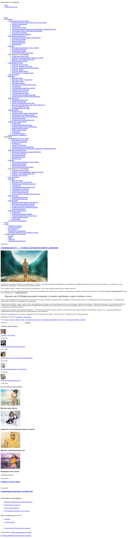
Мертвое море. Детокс (19, 61)
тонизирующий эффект (72, 319)
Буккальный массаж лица (21, 108)
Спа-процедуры (13, 74)
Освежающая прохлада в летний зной (13, 346)
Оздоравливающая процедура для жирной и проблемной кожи (34, 29)
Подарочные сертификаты (17, 135)
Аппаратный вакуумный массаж (23, 120)
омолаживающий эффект (49, 319)
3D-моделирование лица (20, 106)
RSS (6, 5)
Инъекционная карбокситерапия (23, 115)
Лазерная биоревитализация (22, 125)
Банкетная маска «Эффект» (22, 34)
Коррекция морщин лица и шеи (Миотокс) (26, 38)
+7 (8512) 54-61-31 (10, 7)
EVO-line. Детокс (18, 69)
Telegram (7, 519)
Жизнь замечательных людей (21, 532)
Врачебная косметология (17, 36)
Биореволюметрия (18, 41)
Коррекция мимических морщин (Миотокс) (26, 152)
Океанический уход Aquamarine (23, 147)
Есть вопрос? (13, 229)
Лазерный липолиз (18, 133)
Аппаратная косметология (17, 122)
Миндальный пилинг (19, 51)
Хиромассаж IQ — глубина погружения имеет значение (29, 247)
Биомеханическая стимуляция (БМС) (25, 116)
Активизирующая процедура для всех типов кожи (29, 22)
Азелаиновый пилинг (19, 49)
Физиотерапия (13, 110)
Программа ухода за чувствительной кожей (27, 31)
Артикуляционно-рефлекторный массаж (26, 96)
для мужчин (27, 317)
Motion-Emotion (17, 111)
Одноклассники (9, 522)
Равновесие (16, 26)
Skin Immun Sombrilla (19, 33)
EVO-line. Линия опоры (20, 71)
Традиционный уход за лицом (18, 21)
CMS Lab (11, 239)
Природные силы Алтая (20, 56)
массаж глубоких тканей (17, 319)
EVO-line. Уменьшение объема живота (25, 68)
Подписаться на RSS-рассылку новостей (17, 528)
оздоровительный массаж (33, 319)
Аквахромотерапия (18, 118)
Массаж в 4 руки (17, 81)
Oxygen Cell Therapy (19, 27)
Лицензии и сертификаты (17, 231)
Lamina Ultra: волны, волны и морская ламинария (16, 358)
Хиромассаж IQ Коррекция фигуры (24, 85)
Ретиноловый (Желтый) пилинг (22, 53)
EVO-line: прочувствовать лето (11, 380)
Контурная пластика (19, 39)
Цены (6, 222)
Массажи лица (13, 98)
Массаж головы (17, 78)
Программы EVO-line (15, 63)
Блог (6, 17)
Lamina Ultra (16, 123)
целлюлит (83, 319)
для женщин (19, 317)
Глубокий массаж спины (20, 93)
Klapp (10, 237)
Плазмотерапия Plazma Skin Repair (24, 127)
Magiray (11, 236)
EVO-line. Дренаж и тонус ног (22, 66)
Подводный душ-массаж (20, 90)
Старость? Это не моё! (8, 335)
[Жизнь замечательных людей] (10, 14)
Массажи (11, 76)
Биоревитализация (18, 43)
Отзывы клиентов (14, 227)
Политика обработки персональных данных (23, 232)
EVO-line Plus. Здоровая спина (23, 73)
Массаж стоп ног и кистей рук (22, 80)
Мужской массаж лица (19, 140)
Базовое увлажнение (19, 24)
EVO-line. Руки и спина (20, 64)
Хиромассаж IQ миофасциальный (24, 95)
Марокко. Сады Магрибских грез (23, 59)
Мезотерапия (16, 44)
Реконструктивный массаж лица (23, 103)
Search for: (4, 322)
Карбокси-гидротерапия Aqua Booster (25, 113)
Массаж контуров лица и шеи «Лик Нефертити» (28, 105)
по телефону (12, 314)
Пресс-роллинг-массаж (20, 91)
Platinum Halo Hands (19, 130)
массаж (6, 319)
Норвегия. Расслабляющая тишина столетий (27, 58)
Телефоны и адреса (15, 226)
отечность (61, 319)
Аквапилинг (16, 132)
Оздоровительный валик (16, 241)
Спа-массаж (16, 86)
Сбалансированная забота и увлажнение (14, 369)
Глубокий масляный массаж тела (23, 88)
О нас (6, 224)
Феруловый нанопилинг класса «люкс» (25, 48)
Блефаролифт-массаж (20, 100)
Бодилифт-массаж (18, 83)
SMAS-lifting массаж (19, 101)
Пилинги (11, 46)
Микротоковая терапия (20, 128)
